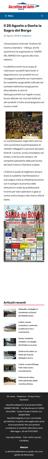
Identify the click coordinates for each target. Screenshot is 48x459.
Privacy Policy (34, 396)
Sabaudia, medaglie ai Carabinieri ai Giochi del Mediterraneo (28, 312)
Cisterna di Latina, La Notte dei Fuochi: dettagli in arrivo (27, 354)
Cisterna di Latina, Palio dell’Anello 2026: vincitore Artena (28, 380)
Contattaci (24, 441)
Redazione (21, 396)
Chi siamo (11, 396)
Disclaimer (24, 400)
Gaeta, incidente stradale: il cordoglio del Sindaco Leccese (27, 341)
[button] (42, 16)
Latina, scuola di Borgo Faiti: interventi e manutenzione (28, 367)
